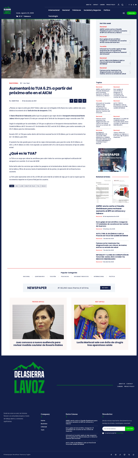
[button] (122, 4)
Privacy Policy (119, 433)
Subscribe (129, 429)
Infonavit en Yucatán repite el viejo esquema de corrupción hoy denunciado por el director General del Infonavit (113, 51)
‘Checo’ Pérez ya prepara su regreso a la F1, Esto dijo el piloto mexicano (121, 135)
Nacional (13, 83)
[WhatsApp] (84, 101)
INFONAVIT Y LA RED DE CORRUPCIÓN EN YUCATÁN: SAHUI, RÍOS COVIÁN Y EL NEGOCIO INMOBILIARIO (120, 122)
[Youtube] (136, 5)
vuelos (43, 186)
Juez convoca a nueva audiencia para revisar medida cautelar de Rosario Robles (38, 344)
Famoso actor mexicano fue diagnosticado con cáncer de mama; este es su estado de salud (113, 72)
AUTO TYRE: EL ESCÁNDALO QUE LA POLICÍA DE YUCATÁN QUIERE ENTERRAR (112, 62)
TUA (38, 186)
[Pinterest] (80, 101)
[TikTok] (120, 455)
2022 (16, 186)
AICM (21, 186)
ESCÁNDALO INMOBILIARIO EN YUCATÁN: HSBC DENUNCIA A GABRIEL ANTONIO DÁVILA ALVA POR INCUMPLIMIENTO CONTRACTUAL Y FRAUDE (103, 138)
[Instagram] (131, 5)
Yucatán (103, 46)
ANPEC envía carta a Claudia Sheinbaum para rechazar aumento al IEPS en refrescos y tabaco (113, 31)
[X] (133, 5)
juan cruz (15, 101)
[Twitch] (124, 455)
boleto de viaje (30, 186)
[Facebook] (129, 5)
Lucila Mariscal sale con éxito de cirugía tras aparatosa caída (100, 344)
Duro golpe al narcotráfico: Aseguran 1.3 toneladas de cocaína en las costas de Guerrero (113, 40)
